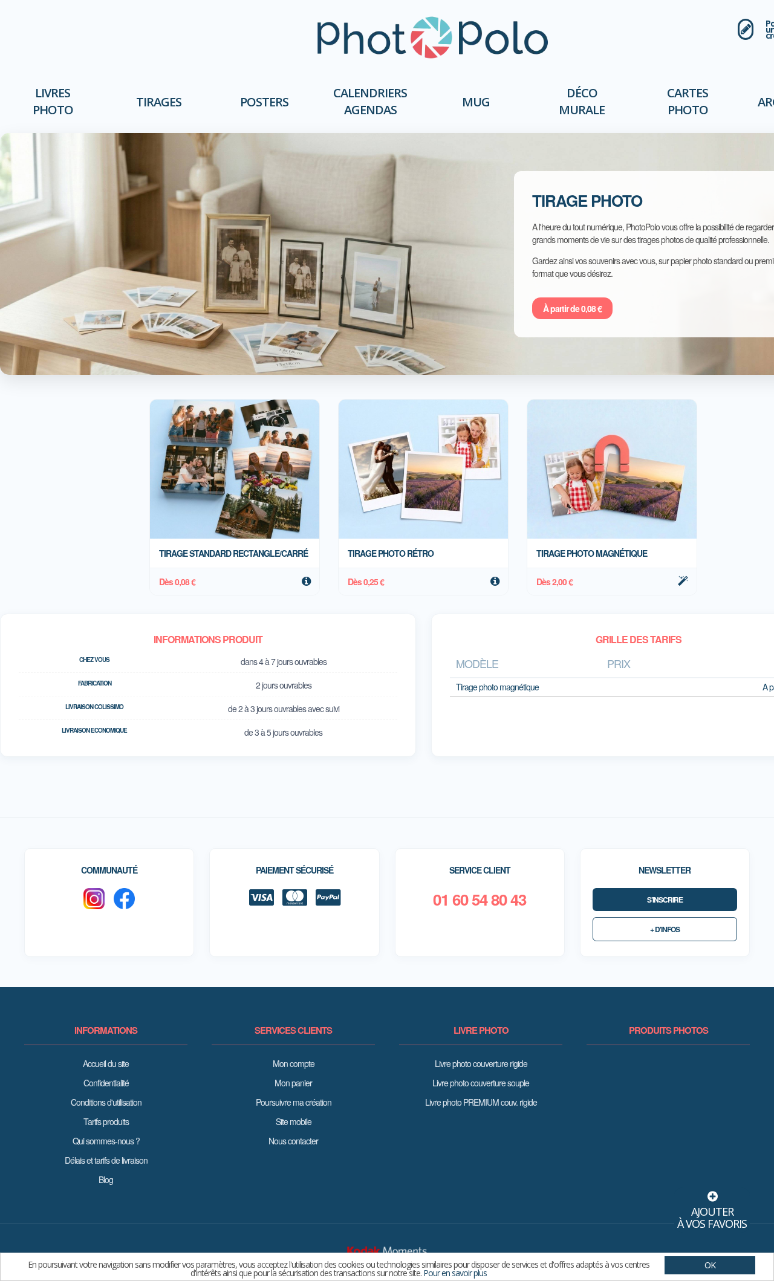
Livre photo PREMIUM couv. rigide (481, 1102)
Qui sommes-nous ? (106, 1141)
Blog (106, 1179)
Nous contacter (293, 1141)
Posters (264, 102)
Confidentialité (106, 1083)
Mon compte (293, 1063)
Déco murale (582, 101)
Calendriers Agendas (370, 101)
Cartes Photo (687, 101)
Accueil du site (106, 1063)
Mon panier (293, 1083)
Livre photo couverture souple (480, 1083)
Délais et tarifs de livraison (106, 1160)
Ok (709, 1265)
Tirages (158, 102)
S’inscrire (665, 899)
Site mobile (293, 1121)
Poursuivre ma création (293, 1102)
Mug (476, 102)
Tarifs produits (106, 1121)
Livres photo (53, 101)
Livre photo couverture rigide (481, 1063)
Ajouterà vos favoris (712, 1217)
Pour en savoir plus (455, 1273)
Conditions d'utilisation (106, 1102)
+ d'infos (665, 929)
